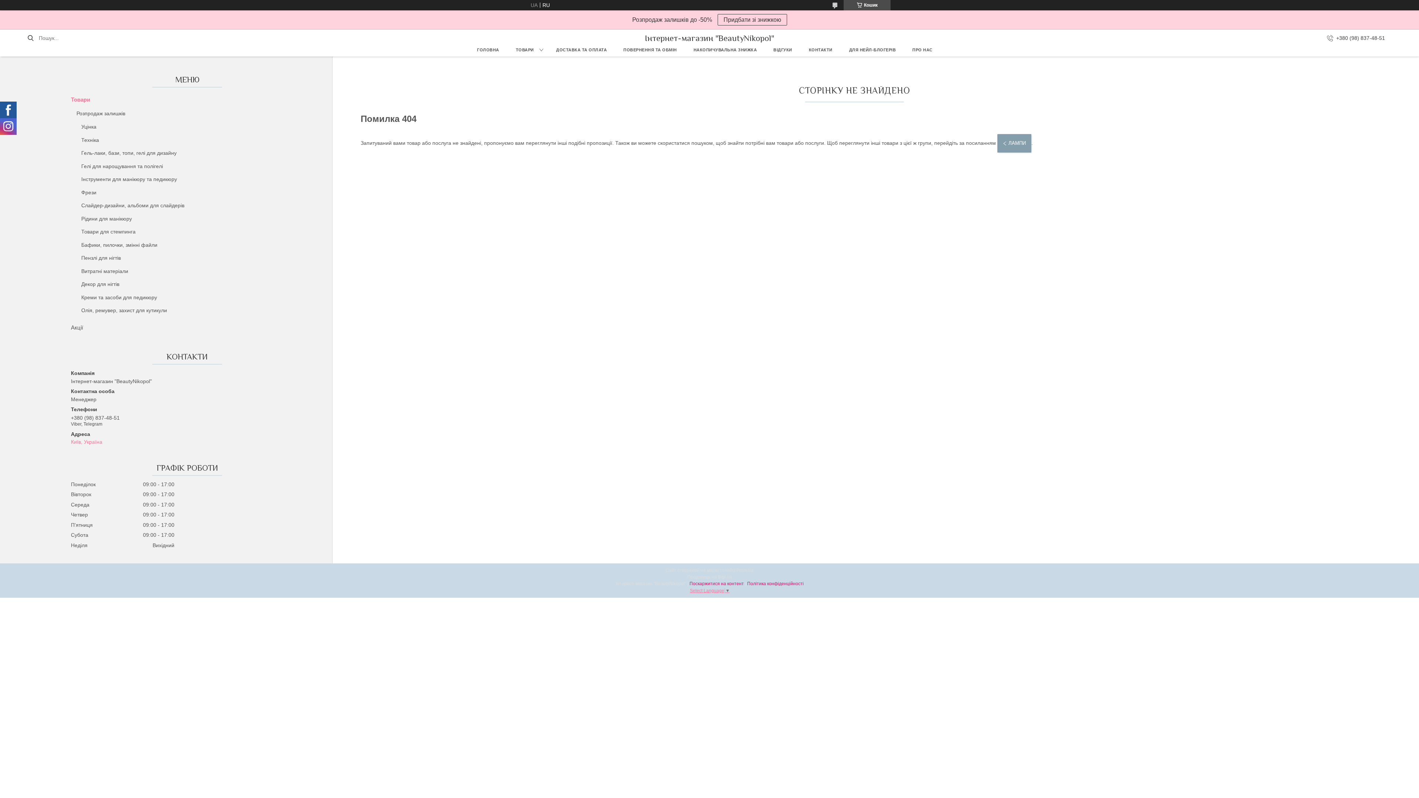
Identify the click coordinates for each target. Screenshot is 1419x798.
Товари (525, 50)
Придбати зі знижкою (752, 20)
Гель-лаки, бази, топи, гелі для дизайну (129, 153)
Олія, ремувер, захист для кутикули (124, 310)
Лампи (1017, 143)
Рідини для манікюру (106, 219)
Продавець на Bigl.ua (709, 577)
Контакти (821, 50)
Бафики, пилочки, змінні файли (119, 245)
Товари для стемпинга (108, 232)
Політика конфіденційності (775, 583)
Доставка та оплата (581, 50)
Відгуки (782, 50)
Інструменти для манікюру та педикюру (129, 179)
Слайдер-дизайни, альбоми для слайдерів (132, 205)
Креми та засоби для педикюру (119, 297)
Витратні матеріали (104, 271)
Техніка (90, 140)
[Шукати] (30, 38)
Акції (77, 327)
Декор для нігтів (100, 284)
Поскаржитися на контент (717, 583)
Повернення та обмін (650, 50)
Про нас (922, 50)
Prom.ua (744, 570)
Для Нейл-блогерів (872, 50)
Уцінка (88, 127)
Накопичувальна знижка (725, 50)
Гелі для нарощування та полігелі (122, 166)
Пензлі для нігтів (101, 258)
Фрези (88, 192)
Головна (488, 50)
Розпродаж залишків (100, 113)
